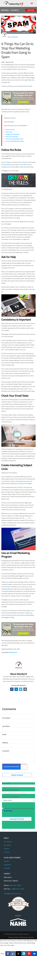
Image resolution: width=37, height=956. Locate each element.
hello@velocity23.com (12, 893)
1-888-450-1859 (17, 889)
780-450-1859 (15, 885)
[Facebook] (8, 953)
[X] (18, 953)
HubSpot (7, 587)
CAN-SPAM (6, 165)
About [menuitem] (6, 838)
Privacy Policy (8, 811)
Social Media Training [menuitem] (12, 858)
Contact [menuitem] (7, 852)
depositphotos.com (12, 652)
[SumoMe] (34, 953)
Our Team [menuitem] (7, 845)
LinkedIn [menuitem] (7, 868)
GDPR (24, 165)
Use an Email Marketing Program (14, 141)
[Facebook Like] (13, 953)
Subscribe (30, 10)
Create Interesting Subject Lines (14, 139)
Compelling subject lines (22, 481)
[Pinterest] (29, 953)
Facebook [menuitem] (7, 864)
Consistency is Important (12, 134)
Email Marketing (7, 62)
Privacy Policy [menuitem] (13, 937)
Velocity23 (14, 37)
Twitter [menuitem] (6, 861)
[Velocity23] (4, 35)
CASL (19, 162)
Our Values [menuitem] (8, 841)
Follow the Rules (10, 130)
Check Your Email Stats (11, 137)
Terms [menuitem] (31, 937)
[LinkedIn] (23, 953)
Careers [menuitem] (6, 848)
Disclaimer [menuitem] (24, 937)
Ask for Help (8, 132)
